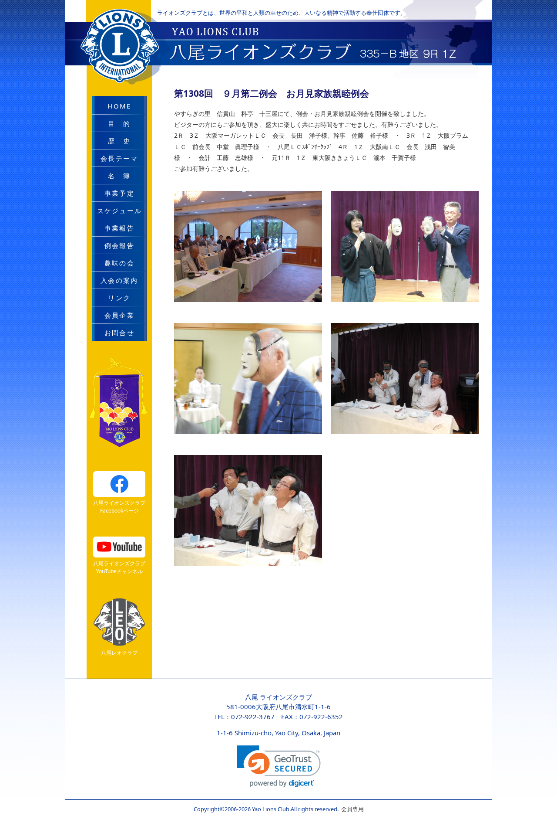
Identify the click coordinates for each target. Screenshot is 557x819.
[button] (278, 766)
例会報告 (119, 245)
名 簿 (119, 175)
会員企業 (119, 315)
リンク (119, 297)
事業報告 (119, 228)
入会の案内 (119, 280)
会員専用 (351, 809)
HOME (119, 106)
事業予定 (119, 193)
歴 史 (119, 140)
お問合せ (119, 332)
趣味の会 (119, 262)
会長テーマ (119, 158)
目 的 (119, 123)
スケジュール (119, 210)
